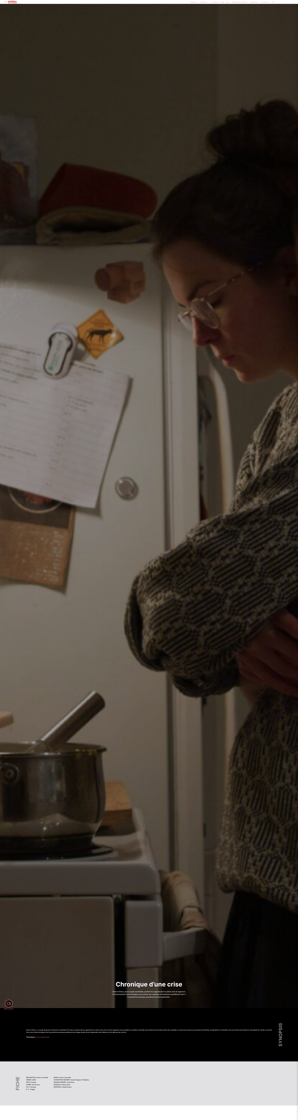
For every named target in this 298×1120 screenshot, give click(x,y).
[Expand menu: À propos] (267, 2)
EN (273, 2)
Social (47, 1037)
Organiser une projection (239, 2)
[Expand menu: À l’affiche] (206, 2)
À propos (264, 2)
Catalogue (193, 2)
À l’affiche (203, 2)
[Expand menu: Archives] (256, 2)
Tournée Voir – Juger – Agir (220, 2)
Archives (252, 2)
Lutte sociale (40, 1037)
